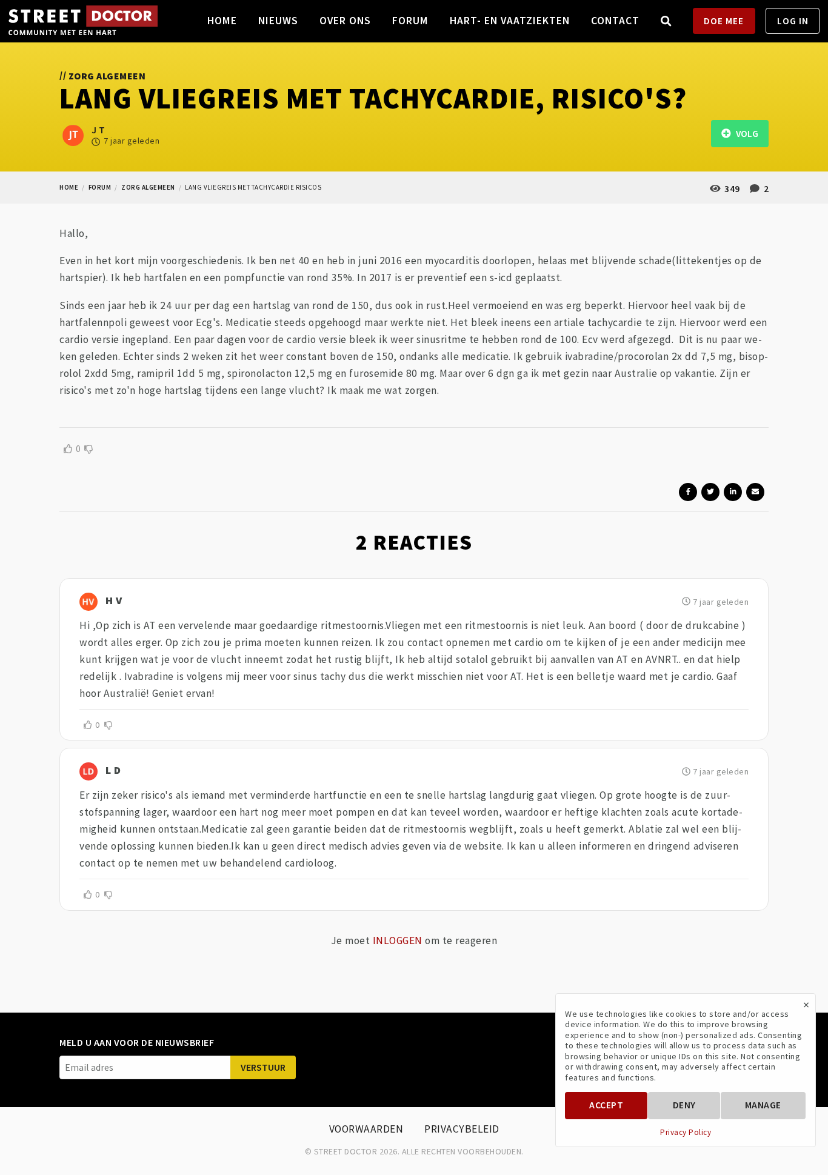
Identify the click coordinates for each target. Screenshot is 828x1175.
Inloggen (397, 940)
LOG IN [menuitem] (793, 21)
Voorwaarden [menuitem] (366, 1129)
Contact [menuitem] (615, 20)
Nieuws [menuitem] (278, 20)
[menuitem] (666, 21)
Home (68, 187)
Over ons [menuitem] (345, 20)
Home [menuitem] (222, 20)
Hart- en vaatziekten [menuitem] (510, 20)
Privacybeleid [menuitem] (461, 1129)
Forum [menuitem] (410, 20)
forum (100, 187)
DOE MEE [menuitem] (724, 21)
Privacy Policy (685, 1132)
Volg (744, 133)
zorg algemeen (148, 187)
